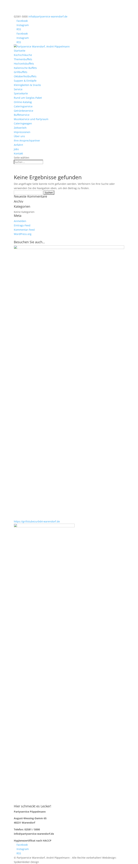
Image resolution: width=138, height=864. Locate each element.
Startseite (19, 50)
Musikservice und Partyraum (31, 119)
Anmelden (20, 221)
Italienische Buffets (25, 68)
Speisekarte (21, 93)
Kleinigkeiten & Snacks (27, 85)
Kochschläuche (23, 55)
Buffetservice (21, 114)
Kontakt (18, 153)
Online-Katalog (23, 102)
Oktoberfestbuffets (25, 76)
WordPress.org (22, 234)
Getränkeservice (23, 110)
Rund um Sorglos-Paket (28, 97)
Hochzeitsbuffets (24, 63)
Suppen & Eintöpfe (25, 80)
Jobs (16, 149)
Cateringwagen (23, 123)
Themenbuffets (23, 59)
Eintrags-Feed (22, 225)
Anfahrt (18, 145)
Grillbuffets (20, 72)
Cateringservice (23, 106)
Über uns (19, 136)
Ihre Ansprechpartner (27, 140)
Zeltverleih (20, 127)
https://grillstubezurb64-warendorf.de (37, 521)
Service (18, 89)
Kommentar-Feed (24, 229)
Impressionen (22, 132)
